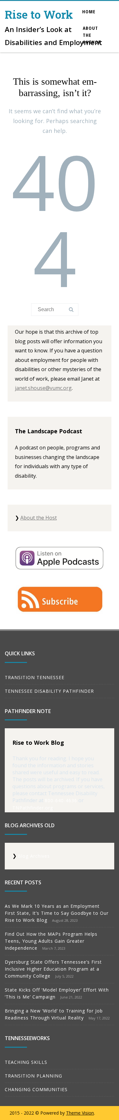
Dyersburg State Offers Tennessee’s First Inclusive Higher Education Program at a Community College (53, 969)
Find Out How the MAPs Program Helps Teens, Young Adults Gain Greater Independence (51, 941)
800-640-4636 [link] (61, 800)
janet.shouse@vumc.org (43, 387)
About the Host (38, 517)
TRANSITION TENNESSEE (34, 677)
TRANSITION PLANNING (33, 1076)
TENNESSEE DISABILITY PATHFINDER (49, 691)
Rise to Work (39, 14)
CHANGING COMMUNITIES (36, 1089)
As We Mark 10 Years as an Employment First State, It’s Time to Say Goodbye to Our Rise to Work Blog (57, 913)
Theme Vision (80, 1113)
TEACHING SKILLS (26, 1062)
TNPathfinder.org (32, 808)
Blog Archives (34, 856)
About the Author (92, 35)
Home (89, 11)
